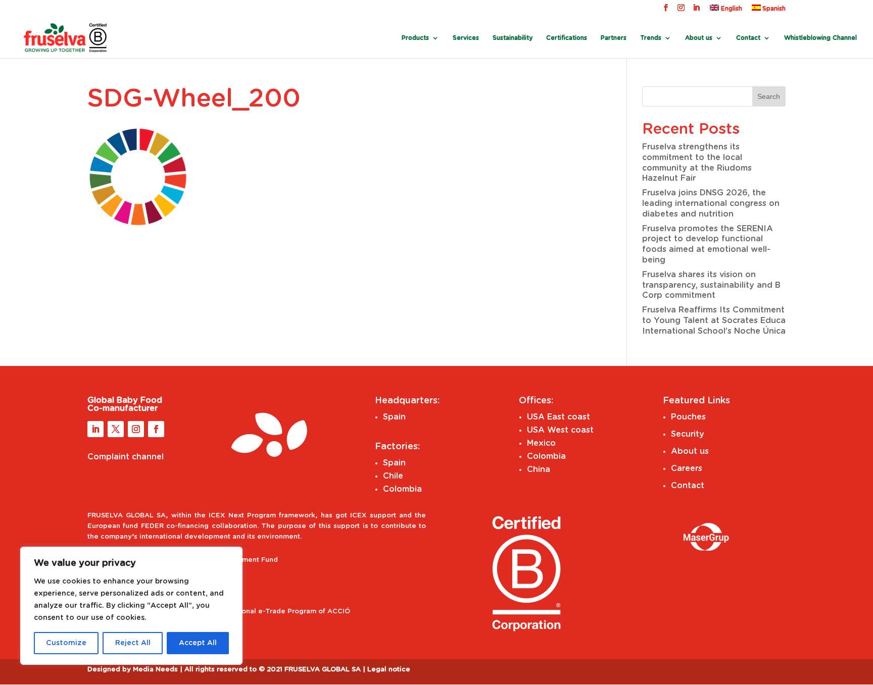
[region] (131, 606)
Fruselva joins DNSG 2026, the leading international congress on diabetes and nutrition (711, 203)
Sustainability (512, 38)
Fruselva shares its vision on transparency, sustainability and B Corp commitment (711, 285)
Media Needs (155, 669)
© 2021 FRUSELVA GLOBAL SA (311, 669)
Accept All (198, 643)
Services (466, 38)
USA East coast (558, 417)
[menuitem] (726, 10)
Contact (748, 38)
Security (687, 434)
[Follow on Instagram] (136, 429)
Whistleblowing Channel (820, 38)
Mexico (541, 443)
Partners (613, 38)
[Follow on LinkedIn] (95, 429)
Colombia (402, 489)
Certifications (566, 38)
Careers (686, 468)
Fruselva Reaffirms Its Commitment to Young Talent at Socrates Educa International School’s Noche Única (714, 320)
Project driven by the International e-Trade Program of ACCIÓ (244, 611)
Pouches (688, 417)
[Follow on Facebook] (156, 429)
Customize (66, 643)
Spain (394, 417)
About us (690, 451)
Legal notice (388, 669)
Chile (393, 476)
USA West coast (560, 430)
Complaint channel (125, 457)
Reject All (133, 643)
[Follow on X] (116, 429)
